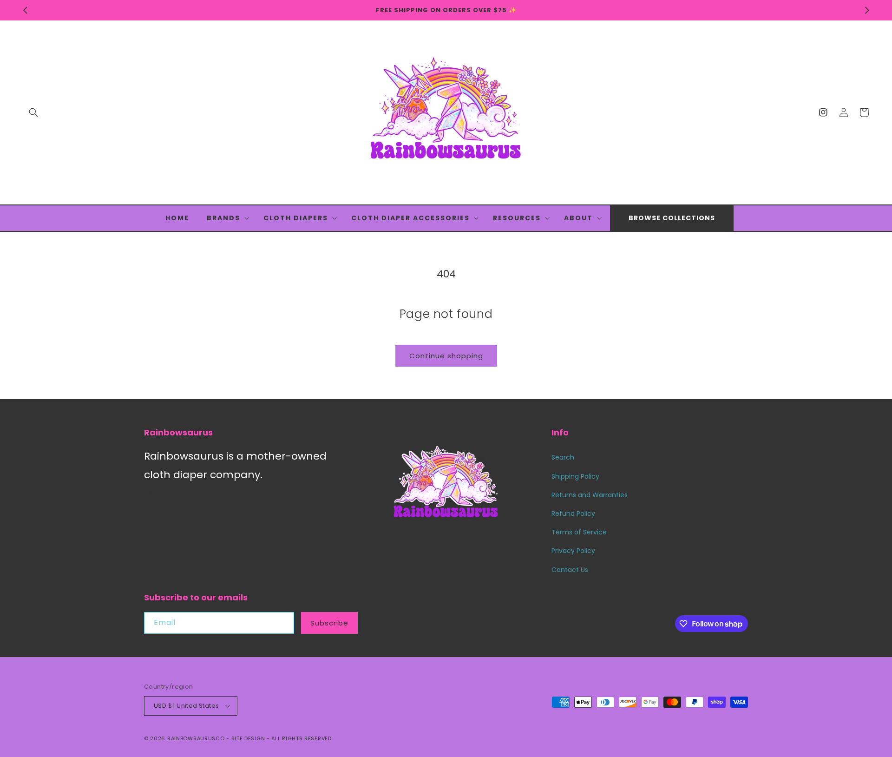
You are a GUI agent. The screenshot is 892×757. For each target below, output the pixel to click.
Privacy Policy (573, 550)
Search (562, 457)
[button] (33, 112)
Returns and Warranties (589, 495)
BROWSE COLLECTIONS (672, 218)
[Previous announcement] (25, 10)
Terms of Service (579, 532)
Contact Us (569, 569)
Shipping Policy (575, 476)
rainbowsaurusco (196, 738)
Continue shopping (446, 356)
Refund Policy (573, 513)
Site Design (248, 738)
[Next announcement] (867, 10)
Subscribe (329, 623)
